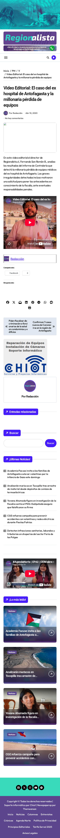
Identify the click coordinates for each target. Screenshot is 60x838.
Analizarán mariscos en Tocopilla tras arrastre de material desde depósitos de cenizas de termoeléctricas (31, 489)
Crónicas (8, 820)
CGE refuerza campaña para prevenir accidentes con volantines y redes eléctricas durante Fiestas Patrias (30, 519)
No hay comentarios (14, 118)
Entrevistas (46, 814)
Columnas (33, 814)
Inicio (10, 814)
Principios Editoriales (19, 826)
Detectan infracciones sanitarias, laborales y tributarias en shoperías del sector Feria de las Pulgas (31, 534)
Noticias (11, 611)
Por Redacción (15, 113)
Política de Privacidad (45, 820)
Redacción (17, 259)
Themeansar (29, 808)
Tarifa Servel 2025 (42, 826)
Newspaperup (44, 805)
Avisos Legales (30, 833)
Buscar (13, 433)
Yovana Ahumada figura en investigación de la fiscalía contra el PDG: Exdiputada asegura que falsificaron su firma (31, 504)
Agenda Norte (23, 820)
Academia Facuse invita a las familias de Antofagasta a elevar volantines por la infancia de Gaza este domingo (28, 474)
